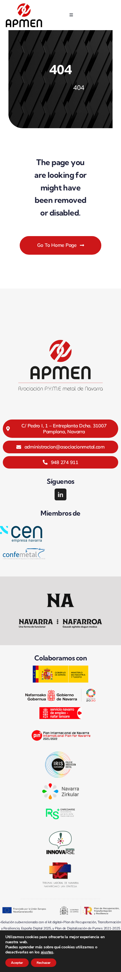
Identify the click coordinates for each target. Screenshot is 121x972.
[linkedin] (60, 494)
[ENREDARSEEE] (60, 807)
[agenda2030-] (60, 691)
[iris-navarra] (60, 754)
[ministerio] (60, 668)
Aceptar (17, 962)
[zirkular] (60, 786)
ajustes (47, 952)
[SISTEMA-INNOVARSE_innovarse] (60, 831)
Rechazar (44, 962)
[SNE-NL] (60, 710)
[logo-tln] (60, 864)
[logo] (24, 5)
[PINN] (60, 727)
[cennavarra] (21, 528)
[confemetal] (24, 550)
